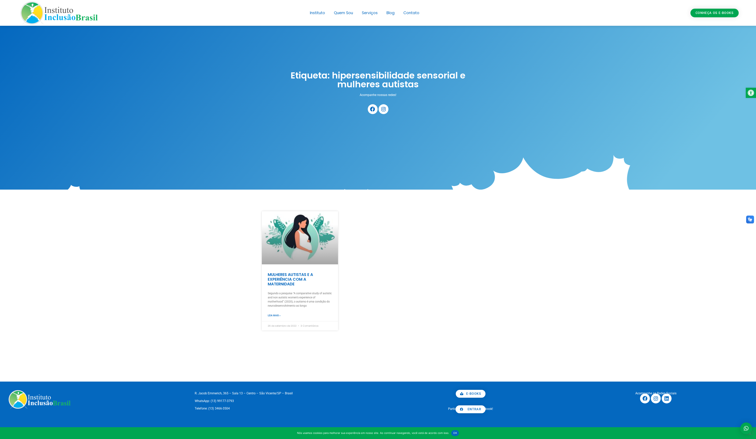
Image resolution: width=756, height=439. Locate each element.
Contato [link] (411, 13)
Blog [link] (390, 13)
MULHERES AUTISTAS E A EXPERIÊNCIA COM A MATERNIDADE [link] (290, 279)
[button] (746, 428)
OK (455, 432)
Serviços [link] (370, 13)
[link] (751, 93)
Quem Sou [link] (343, 13)
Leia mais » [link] (274, 315)
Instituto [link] (317, 13)
